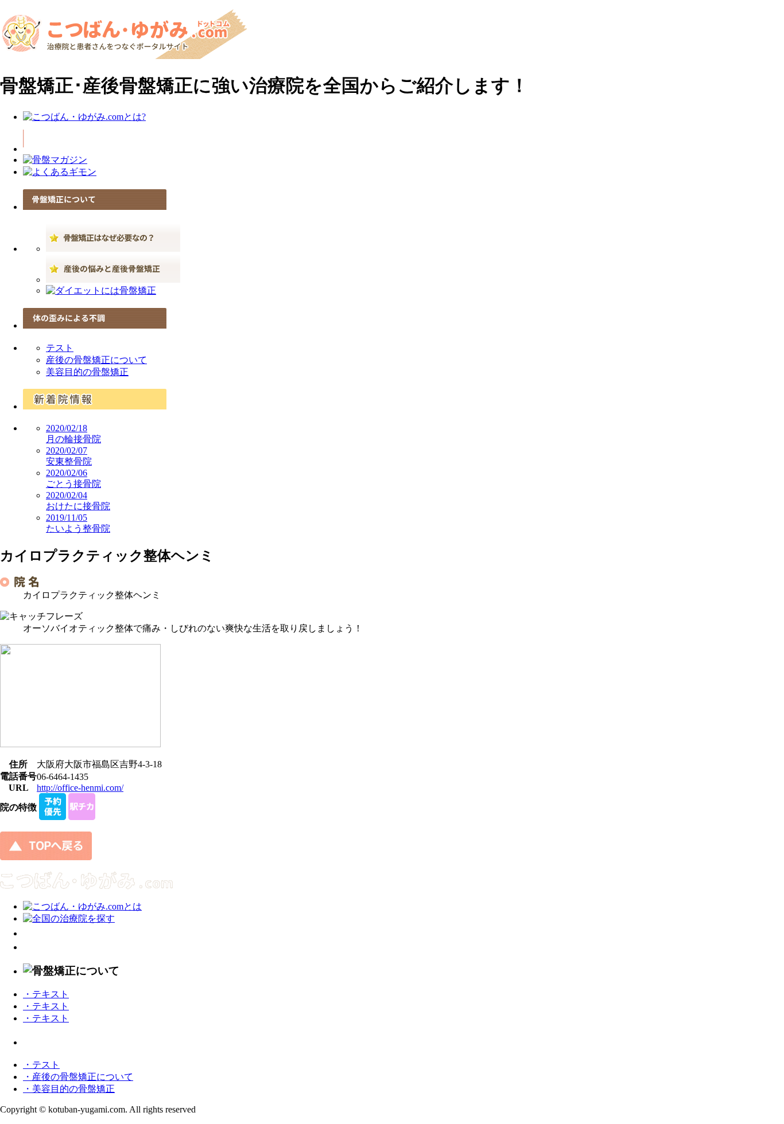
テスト (59, 348)
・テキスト (46, 994)
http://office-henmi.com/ (80, 788)
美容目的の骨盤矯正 (87, 372)
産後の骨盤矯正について (96, 360)
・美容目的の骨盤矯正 (69, 1089)
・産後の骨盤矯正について (78, 1077)
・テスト (41, 1065)
